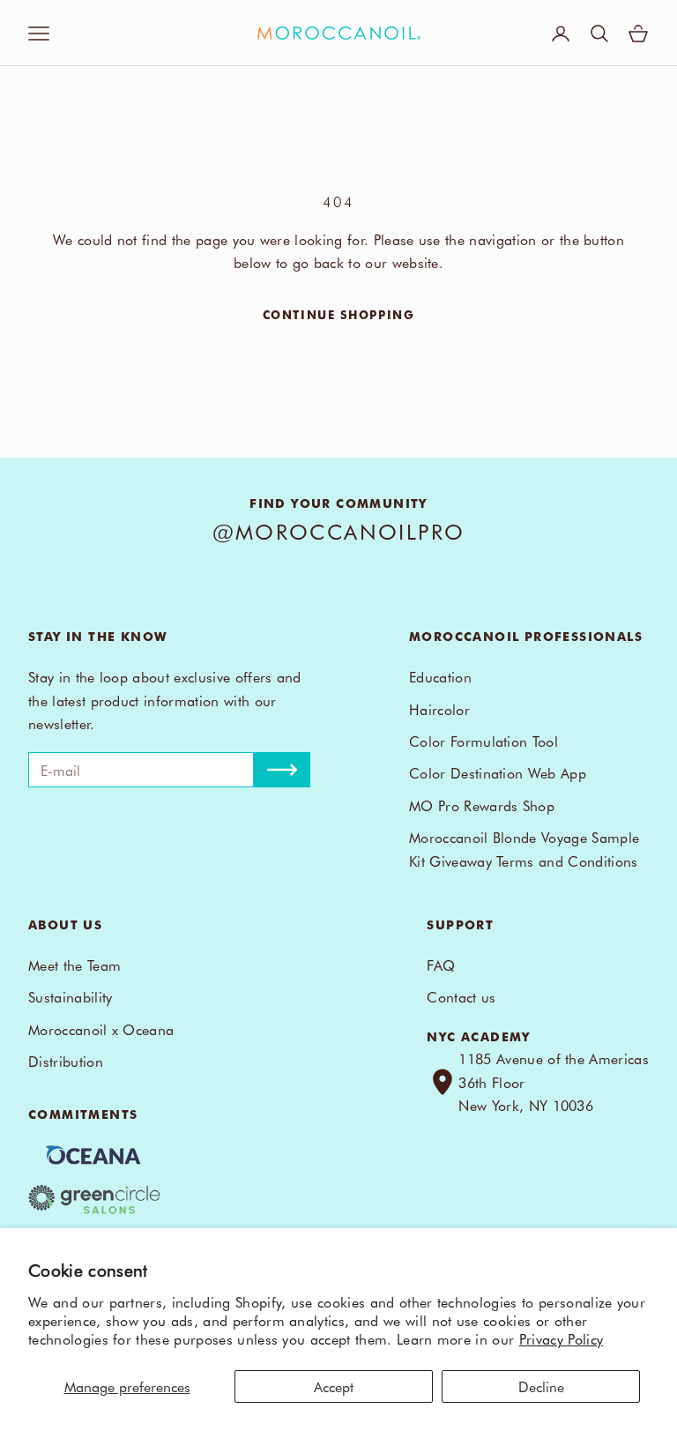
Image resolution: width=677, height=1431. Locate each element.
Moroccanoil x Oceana (101, 1029)
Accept (333, 1386)
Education (440, 676)
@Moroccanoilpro (338, 531)
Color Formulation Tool (483, 740)
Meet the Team (74, 964)
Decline (541, 1386)
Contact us (461, 996)
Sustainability (70, 996)
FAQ (441, 964)
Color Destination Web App (497, 772)
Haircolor (439, 709)
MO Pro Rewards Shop (481, 805)
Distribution (65, 1060)
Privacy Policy (561, 1338)
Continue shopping (339, 314)
